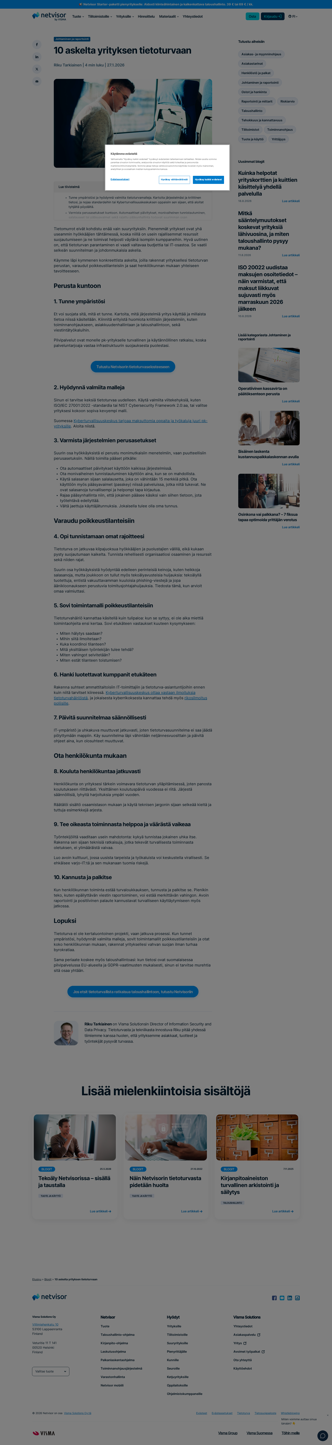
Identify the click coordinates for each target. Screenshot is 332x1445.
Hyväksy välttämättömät (174, 180)
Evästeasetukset (120, 179)
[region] (167, 168)
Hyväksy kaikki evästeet (208, 180)
